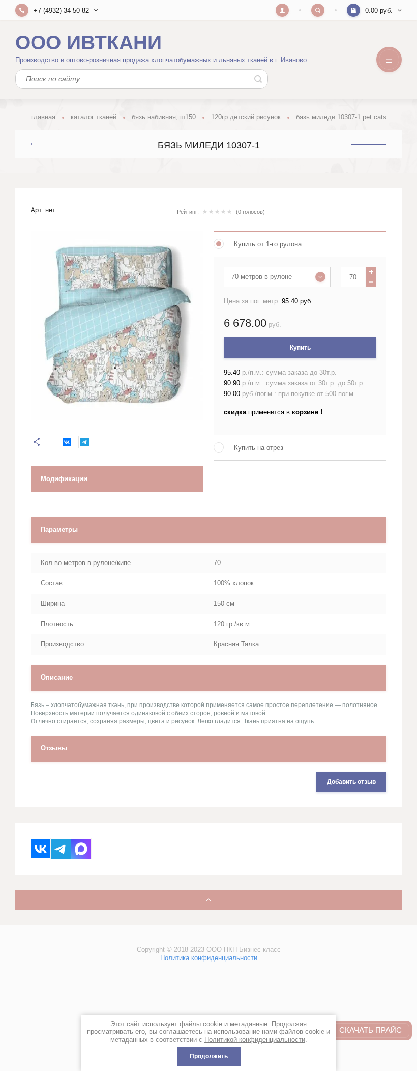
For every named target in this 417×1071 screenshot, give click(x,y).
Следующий (368, 144)
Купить (300, 347)
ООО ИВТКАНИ (88, 42)
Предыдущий (48, 144)
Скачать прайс (370, 1030)
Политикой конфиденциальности (254, 1040)
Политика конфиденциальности (208, 958)
